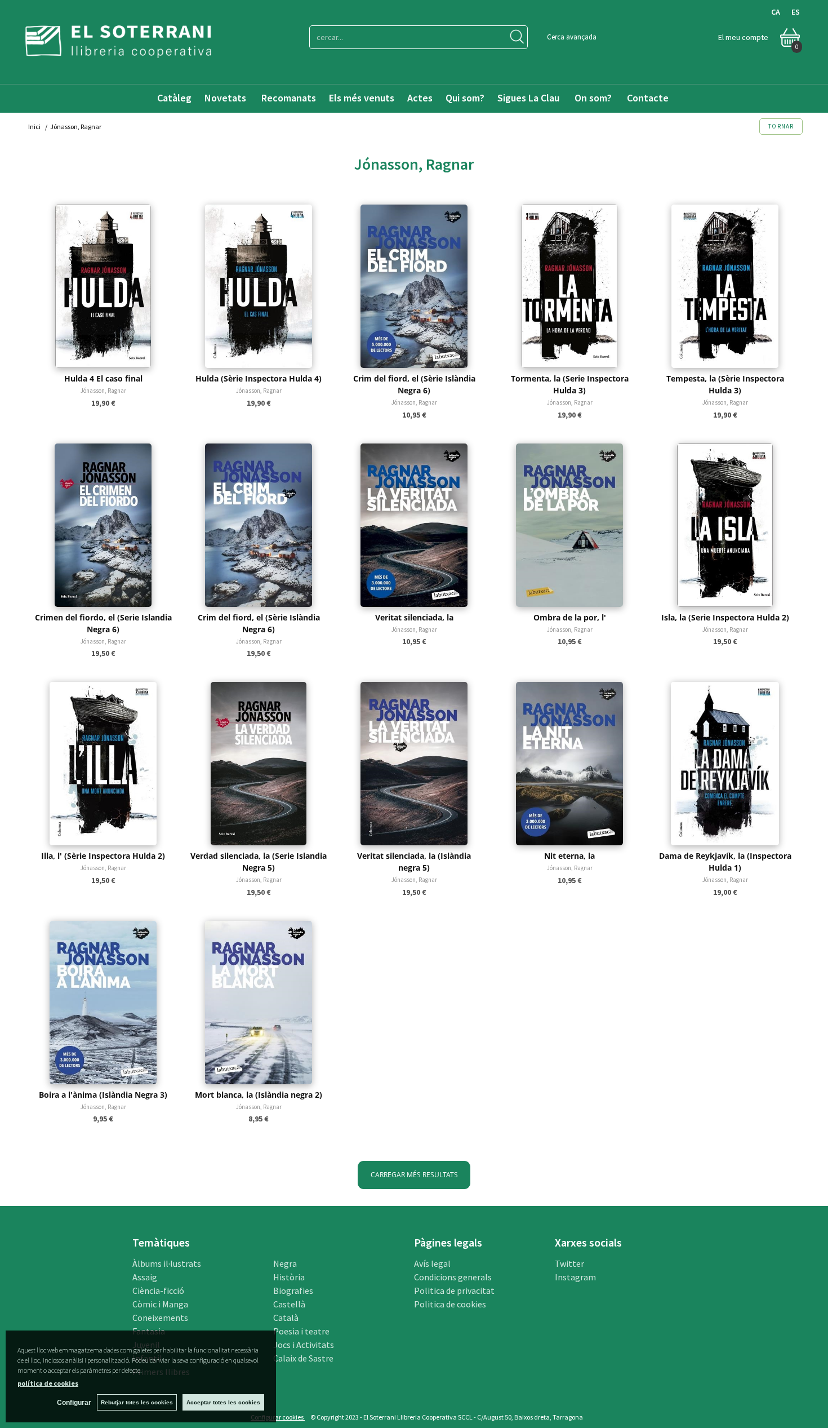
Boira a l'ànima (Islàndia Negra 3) (103, 1094)
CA (775, 12)
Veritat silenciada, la (414, 617)
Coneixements (160, 1317)
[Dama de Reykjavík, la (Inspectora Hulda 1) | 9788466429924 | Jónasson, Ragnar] (725, 763)
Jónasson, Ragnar (103, 390)
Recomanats (288, 97)
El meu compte (743, 37)
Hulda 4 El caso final (103, 378)
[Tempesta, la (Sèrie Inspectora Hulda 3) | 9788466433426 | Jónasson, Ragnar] (725, 286)
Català (286, 1317)
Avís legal (432, 1263)
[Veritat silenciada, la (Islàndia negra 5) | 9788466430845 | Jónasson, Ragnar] (414, 763)
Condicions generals (453, 1277)
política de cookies (47, 1383)
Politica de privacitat (454, 1290)
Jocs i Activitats (303, 1344)
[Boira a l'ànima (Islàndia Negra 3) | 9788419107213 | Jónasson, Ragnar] (103, 1002)
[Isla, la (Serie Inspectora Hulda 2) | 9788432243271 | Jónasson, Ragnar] (725, 525)
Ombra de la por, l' (569, 617)
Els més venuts (361, 97)
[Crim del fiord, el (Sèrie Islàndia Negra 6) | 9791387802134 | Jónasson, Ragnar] (414, 286)
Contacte (649, 97)
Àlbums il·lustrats (166, 1263)
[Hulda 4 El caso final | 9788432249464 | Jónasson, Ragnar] (103, 286)
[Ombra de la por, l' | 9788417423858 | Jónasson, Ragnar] (569, 525)
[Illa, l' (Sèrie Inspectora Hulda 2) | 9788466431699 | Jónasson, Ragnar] (103, 763)
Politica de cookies (450, 1304)
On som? (593, 97)
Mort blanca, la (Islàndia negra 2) (258, 1094)
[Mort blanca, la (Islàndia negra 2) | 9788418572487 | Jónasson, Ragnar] (258, 1002)
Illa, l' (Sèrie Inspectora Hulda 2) (103, 855)
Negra (285, 1263)
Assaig (144, 1277)
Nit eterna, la (569, 855)
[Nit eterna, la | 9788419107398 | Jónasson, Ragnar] (569, 763)
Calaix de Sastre (303, 1358)
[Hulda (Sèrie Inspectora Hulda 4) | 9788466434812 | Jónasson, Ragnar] (258, 286)
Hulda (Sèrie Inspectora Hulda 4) (258, 378)
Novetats (226, 97)
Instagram (575, 1277)
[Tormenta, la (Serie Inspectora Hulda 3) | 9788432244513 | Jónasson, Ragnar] (569, 286)
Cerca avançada (571, 37)
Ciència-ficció (158, 1290)
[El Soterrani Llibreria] (118, 51)
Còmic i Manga (160, 1304)
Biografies (293, 1290)
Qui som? (465, 97)
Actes (420, 97)
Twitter (569, 1263)
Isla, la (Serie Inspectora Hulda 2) (725, 617)
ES (795, 12)
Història (289, 1277)
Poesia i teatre (301, 1331)
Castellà (289, 1304)
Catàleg (174, 97)
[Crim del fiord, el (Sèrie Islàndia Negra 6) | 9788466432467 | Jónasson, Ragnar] (258, 525)
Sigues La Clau (528, 97)
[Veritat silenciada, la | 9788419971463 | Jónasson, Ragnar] (414, 525)
